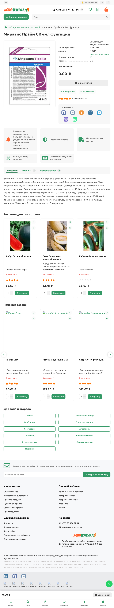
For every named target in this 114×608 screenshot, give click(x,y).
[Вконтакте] (72, 112)
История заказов (66, 495)
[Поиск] (107, 17)
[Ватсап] (75, 119)
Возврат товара (11, 527)
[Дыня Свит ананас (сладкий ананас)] (57, 236)
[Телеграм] (99, 112)
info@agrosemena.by (72, 527)
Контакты (8, 523)
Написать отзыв (79, 98)
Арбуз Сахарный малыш (18, 256)
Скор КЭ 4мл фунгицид (91, 359)
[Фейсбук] (63, 112)
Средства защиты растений (25, 27)
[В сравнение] (33, 228)
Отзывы (28, 170)
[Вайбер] (66, 119)
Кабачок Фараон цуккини (92, 256)
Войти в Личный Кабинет (70, 491)
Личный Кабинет (69, 486)
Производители (11, 511)
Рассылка (63, 503)
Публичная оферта (13, 503)
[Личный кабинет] (108, 2)
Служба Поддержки (17, 517)
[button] (3, 354)
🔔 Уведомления (89, 2)
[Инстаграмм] (90, 112)
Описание (12, 170)
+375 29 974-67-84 (67, 9)
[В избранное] (33, 222)
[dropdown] (6, 2)
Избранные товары (68, 499)
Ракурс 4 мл (12, 359)
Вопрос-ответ (50, 170)
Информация (12, 486)
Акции (61, 507)
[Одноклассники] (81, 112)
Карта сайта (9, 531)
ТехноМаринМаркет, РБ (99, 56)
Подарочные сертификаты (17, 535)
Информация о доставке (16, 495)
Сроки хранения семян (15, 539)
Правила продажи (12, 499)
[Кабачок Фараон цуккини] (93, 236)
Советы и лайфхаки (13, 507)
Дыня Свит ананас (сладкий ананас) (52, 258)
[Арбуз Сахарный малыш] (20, 236)
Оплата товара (11, 491)
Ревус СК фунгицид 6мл (55, 359)
